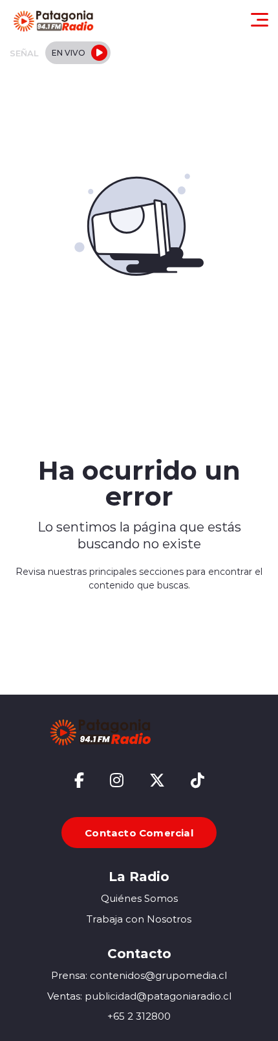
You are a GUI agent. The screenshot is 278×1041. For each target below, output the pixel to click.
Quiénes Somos (139, 898)
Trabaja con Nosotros (139, 919)
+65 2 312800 (139, 1016)
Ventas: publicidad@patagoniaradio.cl (139, 996)
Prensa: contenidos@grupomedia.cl (139, 975)
